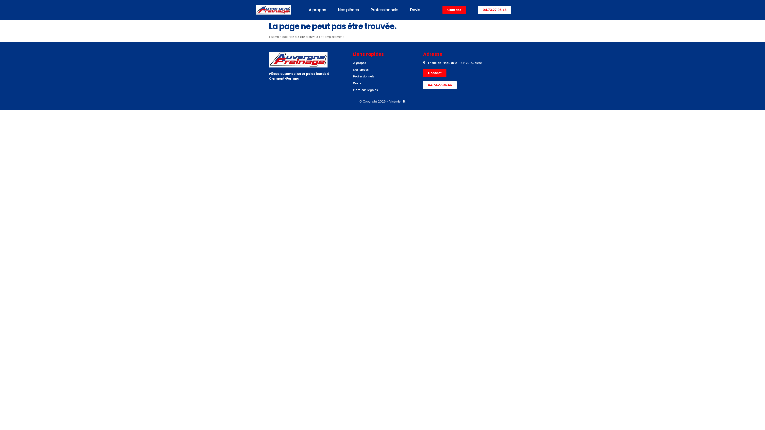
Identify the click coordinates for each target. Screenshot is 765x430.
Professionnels (384, 10)
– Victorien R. (396, 101)
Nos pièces (348, 10)
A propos (317, 10)
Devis (415, 10)
